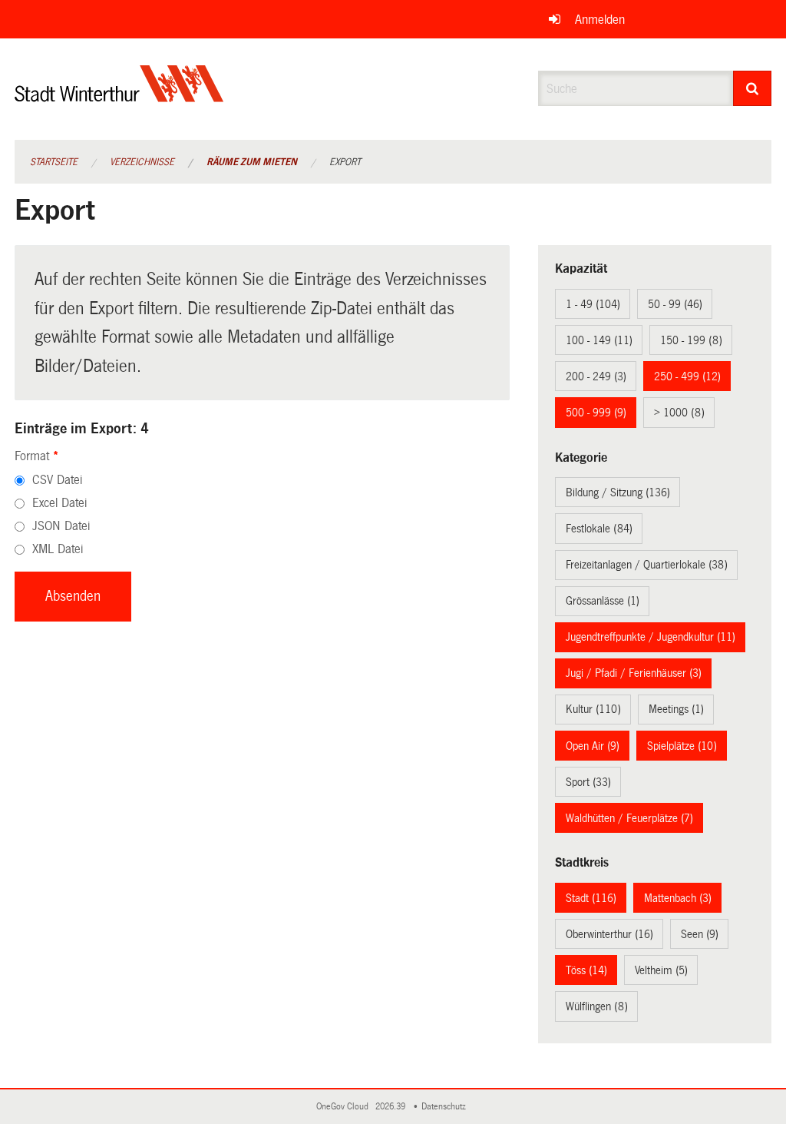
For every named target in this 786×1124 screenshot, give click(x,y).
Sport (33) (588, 782)
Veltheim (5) (661, 970)
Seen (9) (699, 934)
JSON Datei (61, 525)
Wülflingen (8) (597, 1006)
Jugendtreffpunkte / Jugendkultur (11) (650, 637)
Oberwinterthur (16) (609, 934)
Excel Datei (59, 502)
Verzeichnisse (142, 162)
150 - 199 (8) (691, 340)
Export (345, 162)
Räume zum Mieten (251, 162)
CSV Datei (57, 479)
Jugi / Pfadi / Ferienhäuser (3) (634, 673)
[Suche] (752, 88)
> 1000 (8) (679, 412)
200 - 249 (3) (596, 376)
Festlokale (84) (599, 528)
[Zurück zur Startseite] (119, 96)
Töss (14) (586, 970)
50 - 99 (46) (675, 304)
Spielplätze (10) (682, 746)
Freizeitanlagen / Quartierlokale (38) (647, 565)
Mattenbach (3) (678, 898)
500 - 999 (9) (596, 412)
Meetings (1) (676, 709)
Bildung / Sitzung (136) (618, 492)
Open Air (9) (592, 746)
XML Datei (57, 548)
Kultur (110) (593, 709)
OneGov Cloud (344, 1107)
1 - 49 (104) (593, 304)
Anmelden (600, 19)
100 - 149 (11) (599, 340)
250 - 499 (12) (687, 376)
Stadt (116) (591, 898)
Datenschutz (446, 1107)
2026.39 (391, 1107)
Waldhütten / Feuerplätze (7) (629, 818)
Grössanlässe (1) (602, 601)
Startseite (54, 162)
